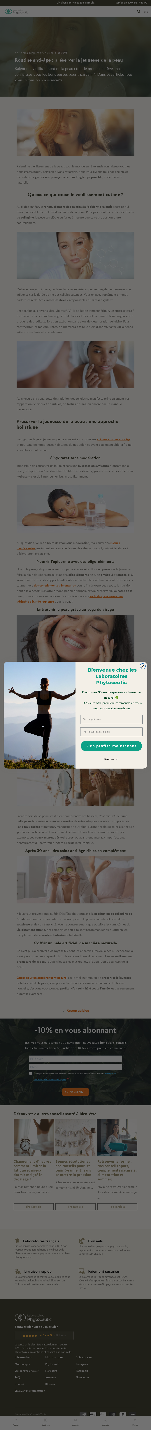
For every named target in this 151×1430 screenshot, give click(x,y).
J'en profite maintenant (111, 746)
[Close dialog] (142, 666)
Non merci (111, 759)
